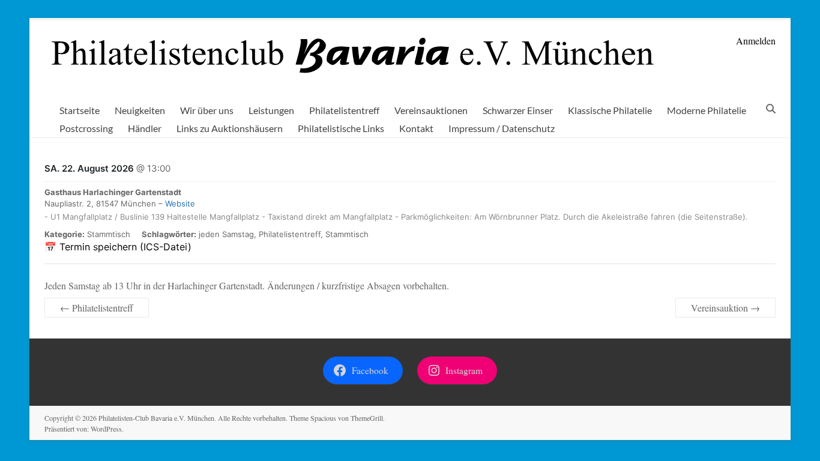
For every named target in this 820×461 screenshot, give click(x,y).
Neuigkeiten (140, 110)
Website (180, 203)
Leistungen (271, 110)
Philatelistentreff (344, 110)
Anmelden (756, 40)
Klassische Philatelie (610, 110)
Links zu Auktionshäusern (229, 128)
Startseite (79, 110)
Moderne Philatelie (706, 110)
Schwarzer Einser (518, 110)
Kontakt (416, 128)
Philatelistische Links (341, 128)
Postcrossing (86, 128)
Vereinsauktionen (431, 110)
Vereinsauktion (725, 307)
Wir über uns (207, 110)
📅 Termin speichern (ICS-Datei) (117, 247)
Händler (144, 128)
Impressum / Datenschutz (501, 128)
